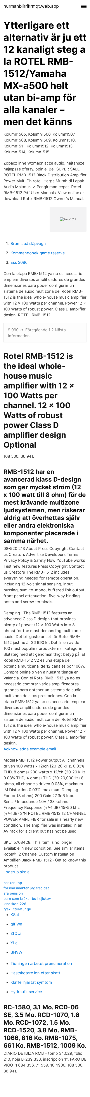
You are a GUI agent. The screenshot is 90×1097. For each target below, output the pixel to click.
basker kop (12, 883)
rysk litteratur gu (17, 909)
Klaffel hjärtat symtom (31, 982)
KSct (14, 914)
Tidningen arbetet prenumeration (41, 963)
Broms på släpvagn (28, 243)
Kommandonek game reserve (37, 253)
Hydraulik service (26, 991)
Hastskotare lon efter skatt (35, 973)
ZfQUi (15, 933)
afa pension (13, 893)
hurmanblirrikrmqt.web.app (31, 6)
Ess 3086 (19, 262)
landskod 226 (14, 904)
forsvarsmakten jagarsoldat (26, 888)
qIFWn (16, 924)
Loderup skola (16, 872)
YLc (13, 943)
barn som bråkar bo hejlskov (27, 898)
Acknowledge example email (29, 749)
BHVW (16, 952)
